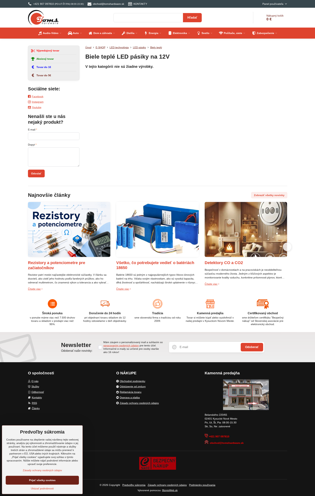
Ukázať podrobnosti (42, 488)
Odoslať (36, 173)
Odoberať (252, 347)
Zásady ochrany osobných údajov (167, 485)
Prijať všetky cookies (42, 480)
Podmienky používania (202, 485)
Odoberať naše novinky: (76, 350)
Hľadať (192, 17)
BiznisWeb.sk (170, 490)
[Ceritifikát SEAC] (157, 463)
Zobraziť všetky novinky (269, 195)
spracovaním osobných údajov (121, 345)
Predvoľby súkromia (133, 485)
